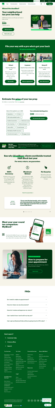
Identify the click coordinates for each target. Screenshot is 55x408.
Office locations (31, 374)
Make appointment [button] (46, 145)
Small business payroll (8, 387)
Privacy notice (19, 378)
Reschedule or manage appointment (9, 355)
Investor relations (42, 364)
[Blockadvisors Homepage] (43, 1)
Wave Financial (7, 391)
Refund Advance (31, 362)
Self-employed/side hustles (13, 117)
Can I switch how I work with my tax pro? (19, 315)
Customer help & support (33, 371)
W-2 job (19, 114)
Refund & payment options (19, 363)
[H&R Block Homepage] (37, 1)
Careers (40, 358)
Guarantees (41, 367)
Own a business (11, 124)
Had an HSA (10, 127)
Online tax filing (7, 357)
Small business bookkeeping (7, 385)
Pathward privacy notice (21, 382)
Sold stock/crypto (23, 124)
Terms (17, 377)
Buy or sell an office (43, 359)
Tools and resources (31, 3)
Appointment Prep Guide (21, 361)
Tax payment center (20, 365)
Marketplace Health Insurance (14, 130)
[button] (49, 4)
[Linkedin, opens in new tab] (41, 400)
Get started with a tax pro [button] (39, 118)
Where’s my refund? (20, 367)
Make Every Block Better (44, 356)
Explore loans (30, 354)
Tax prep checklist (19, 359)
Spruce (29, 356)
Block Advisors (7, 381)
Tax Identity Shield (8, 367)
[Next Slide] (50, 211)
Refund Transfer (31, 359)
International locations (32, 376)
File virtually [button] (11, 81)
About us (41, 354)
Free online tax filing (8, 360)
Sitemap (29, 377)
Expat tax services (8, 371)
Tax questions (30, 372)
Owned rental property (12, 134)
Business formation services (8, 389)
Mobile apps (18, 356)
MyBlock (17, 354)
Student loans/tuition (12, 120)
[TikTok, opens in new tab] (29, 400)
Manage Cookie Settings (21, 380)
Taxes (7, 3)
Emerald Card (30, 357)
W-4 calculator (19, 368)
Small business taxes (8, 382)
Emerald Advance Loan (32, 361)
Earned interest (20, 127)
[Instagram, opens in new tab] (35, 400)
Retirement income (25, 120)
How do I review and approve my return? (19, 310)
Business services (22, 3)
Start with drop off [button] (44, 81)
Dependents (10, 114)
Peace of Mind (7, 365)
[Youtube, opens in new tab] (38, 400)
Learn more (35, 271)
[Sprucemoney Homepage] (49, 1)
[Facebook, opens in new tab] (32, 400)
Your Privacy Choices (17, 405)
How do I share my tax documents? (18, 305)
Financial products (14, 3)
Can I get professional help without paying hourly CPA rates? (26, 321)
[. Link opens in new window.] (8, 405)
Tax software (6, 362)
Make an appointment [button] (27, 81)
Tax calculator (19, 357)
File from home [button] (8, 29)
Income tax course (43, 361)
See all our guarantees (27, 192)
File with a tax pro (7, 359)
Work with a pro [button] (8, 33)
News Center (41, 362)
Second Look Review (8, 364)
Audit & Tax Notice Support (8, 369)
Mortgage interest (26, 134)
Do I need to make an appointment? (18, 299)
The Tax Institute (42, 366)
